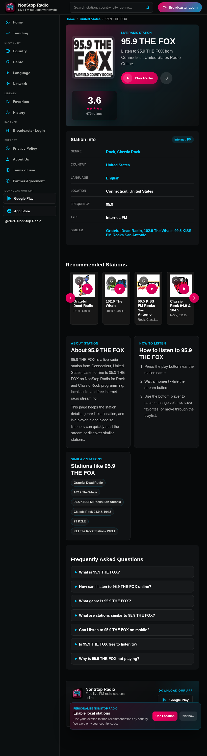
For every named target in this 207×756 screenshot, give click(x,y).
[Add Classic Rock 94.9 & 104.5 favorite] (176, 281)
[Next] (194, 298)
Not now (188, 716)
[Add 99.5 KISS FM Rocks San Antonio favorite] (143, 281)
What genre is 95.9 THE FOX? (105, 601)
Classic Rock (128, 152)
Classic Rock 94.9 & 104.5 (180, 305)
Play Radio (144, 78)
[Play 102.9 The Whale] (119, 288)
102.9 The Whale (158, 230)
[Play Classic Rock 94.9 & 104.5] (183, 288)
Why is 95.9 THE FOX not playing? (109, 658)
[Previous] (70, 298)
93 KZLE (80, 521)
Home (70, 19)
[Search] (147, 7)
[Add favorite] (166, 78)
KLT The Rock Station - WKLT (94, 531)
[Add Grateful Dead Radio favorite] (79, 281)
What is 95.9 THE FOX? (99, 572)
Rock (110, 152)
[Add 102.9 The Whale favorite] (111, 281)
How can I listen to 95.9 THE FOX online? (115, 586)
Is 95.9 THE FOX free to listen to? (108, 644)
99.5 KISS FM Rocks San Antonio (97, 502)
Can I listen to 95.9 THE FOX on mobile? (114, 630)
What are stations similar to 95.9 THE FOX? (117, 615)
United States (90, 19)
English (112, 178)
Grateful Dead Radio (124, 230)
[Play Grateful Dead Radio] (87, 288)
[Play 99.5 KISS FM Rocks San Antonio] (151, 288)
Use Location (165, 716)
